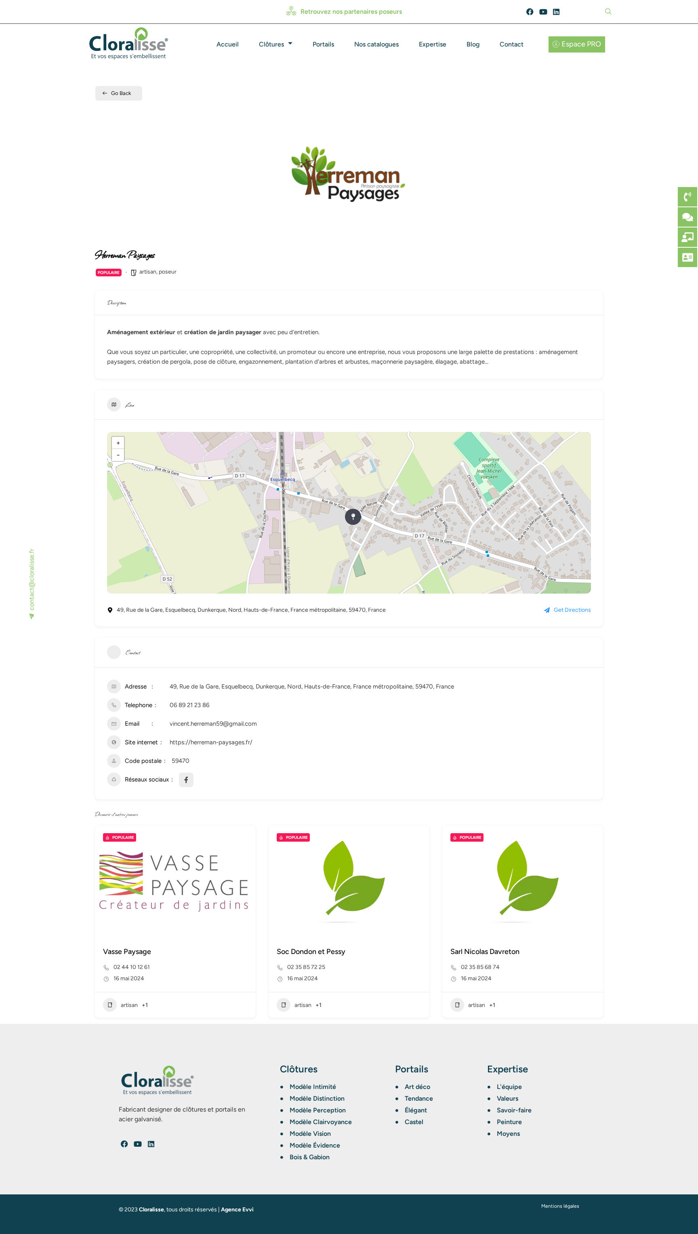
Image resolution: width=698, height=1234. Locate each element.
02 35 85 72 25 (306, 967)
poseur (168, 271)
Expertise (432, 44)
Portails (323, 44)
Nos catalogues (376, 44)
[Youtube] (543, 11)
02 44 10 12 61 (132, 967)
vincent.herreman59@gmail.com (213, 723)
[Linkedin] (556, 11)
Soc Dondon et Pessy (311, 951)
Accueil (228, 44)
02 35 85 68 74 (480, 967)
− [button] (118, 455)
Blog (473, 44)
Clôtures (271, 44)
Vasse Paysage (127, 951)
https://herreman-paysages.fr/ (211, 742)
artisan (147, 271)
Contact (512, 44)
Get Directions (572, 609)
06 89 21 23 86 (189, 705)
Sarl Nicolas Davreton (484, 951)
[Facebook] (530, 11)
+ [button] (118, 442)
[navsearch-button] (607, 11)
